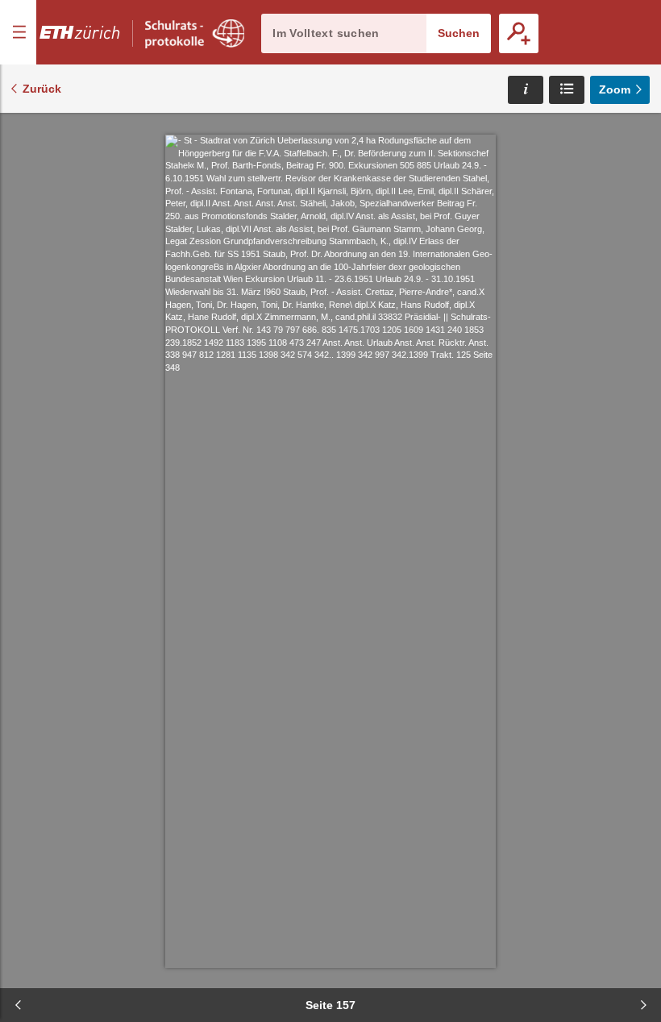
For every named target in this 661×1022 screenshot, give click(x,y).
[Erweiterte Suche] (518, 33)
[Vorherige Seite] (17, 1005)
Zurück (42, 88)
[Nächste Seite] (643, 1005)
